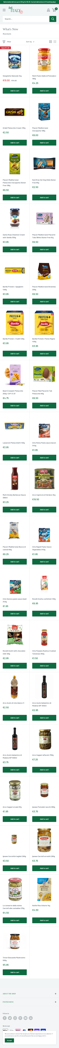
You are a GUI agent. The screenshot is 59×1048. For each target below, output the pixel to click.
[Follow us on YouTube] (25, 1018)
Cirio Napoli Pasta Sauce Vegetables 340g (41, 548)
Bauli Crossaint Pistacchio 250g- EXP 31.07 (13, 392)
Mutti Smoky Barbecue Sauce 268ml (14, 496)
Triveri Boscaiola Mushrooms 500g (14, 958)
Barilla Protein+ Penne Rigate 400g (43, 340)
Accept (9, 1040)
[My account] (48, 10)
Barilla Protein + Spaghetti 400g (13, 288)
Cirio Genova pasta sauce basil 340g (14, 600)
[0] (54, 10)
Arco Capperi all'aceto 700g (43, 755)
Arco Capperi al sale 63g (12, 807)
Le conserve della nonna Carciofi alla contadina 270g (13, 906)
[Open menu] (4, 10)
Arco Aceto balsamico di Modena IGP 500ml (12, 756)
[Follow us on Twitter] (10, 1018)
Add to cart (14, 91)
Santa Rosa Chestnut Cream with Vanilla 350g (14, 236)
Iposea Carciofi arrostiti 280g (43, 856)
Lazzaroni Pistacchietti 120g (14, 443)
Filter (9, 42)
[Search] (52, 19)
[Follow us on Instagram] (15, 1018)
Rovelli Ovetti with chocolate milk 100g (14, 652)
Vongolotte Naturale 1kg (12, 76)
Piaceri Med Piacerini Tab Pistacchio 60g (42, 392)
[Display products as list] (55, 41)
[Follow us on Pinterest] (20, 1018)
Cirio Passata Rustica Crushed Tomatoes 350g (44, 652)
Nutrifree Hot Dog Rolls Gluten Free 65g (44, 181)
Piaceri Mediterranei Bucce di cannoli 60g (14, 548)
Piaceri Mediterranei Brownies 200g (44, 288)
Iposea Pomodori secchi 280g (43, 807)
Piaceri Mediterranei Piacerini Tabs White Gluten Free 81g (43, 236)
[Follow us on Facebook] (5, 1018)
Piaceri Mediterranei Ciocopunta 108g (40, 129)
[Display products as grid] (50, 41)
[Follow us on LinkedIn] (31, 1018)
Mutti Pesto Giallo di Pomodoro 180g (44, 77)
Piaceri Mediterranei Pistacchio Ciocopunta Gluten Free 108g (14, 182)
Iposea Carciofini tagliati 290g (14, 856)
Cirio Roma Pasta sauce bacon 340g (44, 444)
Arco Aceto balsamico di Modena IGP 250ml (41, 704)
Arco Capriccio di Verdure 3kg (43, 495)
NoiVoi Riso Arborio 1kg (41, 905)
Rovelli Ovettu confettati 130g (44, 599)
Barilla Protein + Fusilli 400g (13, 339)
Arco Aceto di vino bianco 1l (13, 703)
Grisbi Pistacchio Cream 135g (14, 128)
